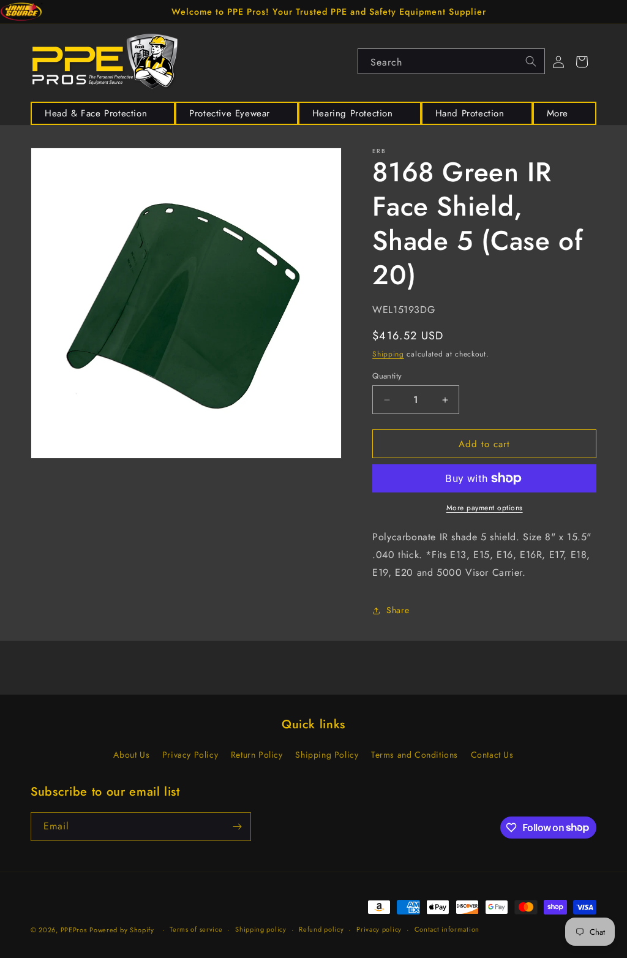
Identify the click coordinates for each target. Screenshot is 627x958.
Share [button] (397, 610)
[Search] (530, 61)
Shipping (388, 354)
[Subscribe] (236, 826)
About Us (131, 755)
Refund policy (321, 929)
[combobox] (451, 61)
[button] (103, 113)
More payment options (484, 507)
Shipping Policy (326, 755)
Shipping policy (261, 929)
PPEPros (74, 930)
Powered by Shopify (121, 930)
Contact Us (492, 755)
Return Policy (257, 755)
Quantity (387, 376)
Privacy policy (379, 929)
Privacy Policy (190, 755)
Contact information (447, 929)
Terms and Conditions (414, 755)
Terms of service (196, 929)
